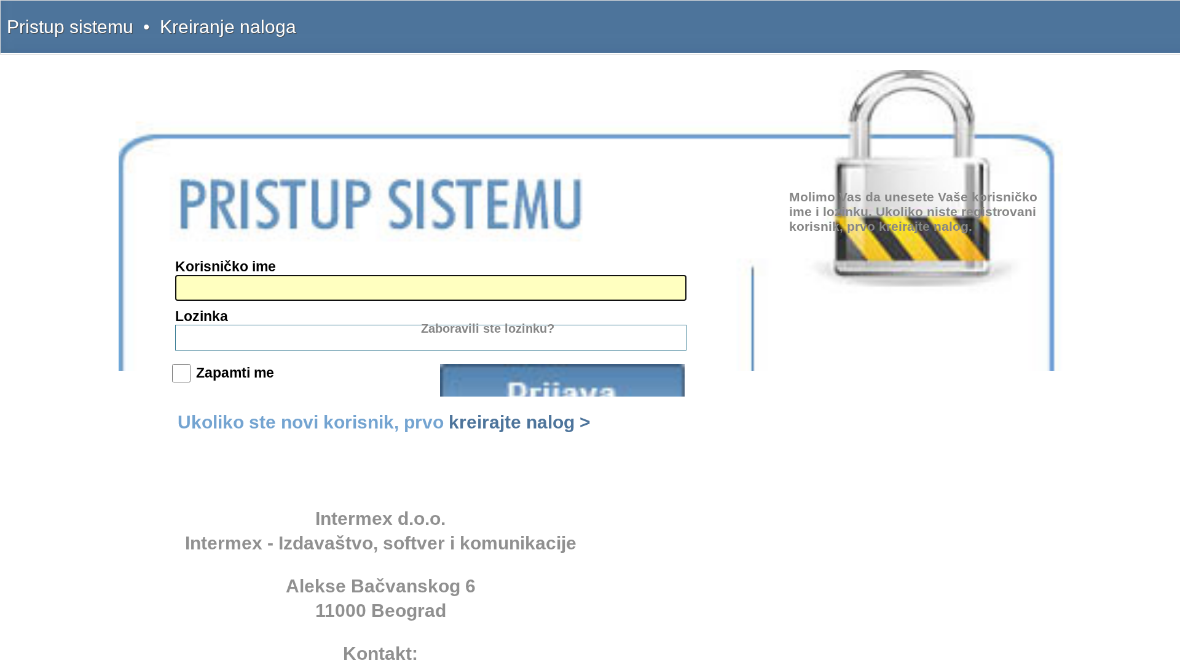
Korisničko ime (225, 266)
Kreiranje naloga (228, 27)
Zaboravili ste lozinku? (487, 328)
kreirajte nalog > (520, 422)
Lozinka (201, 316)
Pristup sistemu (70, 27)
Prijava (562, 380)
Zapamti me (235, 373)
